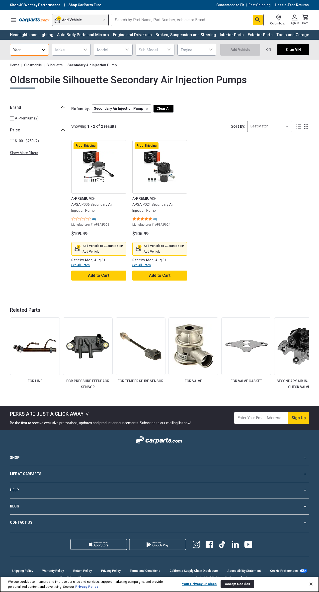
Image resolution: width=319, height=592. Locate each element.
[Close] (311, 584)
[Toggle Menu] (13, 19)
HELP (14, 490)
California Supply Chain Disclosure (194, 571)
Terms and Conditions (145, 571)
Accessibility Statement (244, 571)
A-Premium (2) (27, 118)
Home (14, 65)
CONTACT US (21, 522)
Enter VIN (293, 50)
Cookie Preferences (284, 571)
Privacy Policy (111, 571)
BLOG (14, 506)
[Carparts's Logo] (34, 20)
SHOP (15, 458)
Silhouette (55, 65)
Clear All (163, 108)
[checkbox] (12, 118)
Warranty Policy (53, 571)
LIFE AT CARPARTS (25, 474)
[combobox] (29, 50)
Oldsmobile (33, 65)
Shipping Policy (22, 571)
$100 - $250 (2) (27, 141)
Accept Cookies (237, 584)
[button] (121, 108)
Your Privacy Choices (199, 584)
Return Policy (82, 571)
